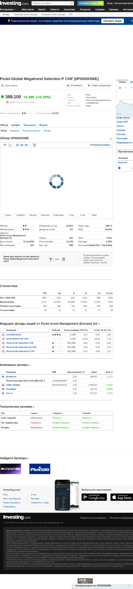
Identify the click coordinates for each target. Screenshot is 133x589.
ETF (71, 14)
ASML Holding (13, 385)
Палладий (122, 138)
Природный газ (124, 142)
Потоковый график (100, 145)
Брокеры (113, 9)
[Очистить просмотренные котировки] (119, 167)
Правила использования (93, 518)
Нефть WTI (122, 122)
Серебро (121, 130)
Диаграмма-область (10, 145)
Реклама (35, 498)
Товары (122, 82)
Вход (110, 3)
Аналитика (69, 9)
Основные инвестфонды (53, 14)
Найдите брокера (13, 458)
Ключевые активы (14, 365)
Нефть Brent (123, 117)
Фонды (6, 14)
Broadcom (11, 376)
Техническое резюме (16, 406)
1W (21, 145)
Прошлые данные (31, 130)
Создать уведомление (101, 85)
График (15, 125)
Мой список (28, 9)
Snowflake (11, 389)
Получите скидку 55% (90, 3)
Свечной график (5, 145)
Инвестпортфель (11, 502)
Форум (43, 125)
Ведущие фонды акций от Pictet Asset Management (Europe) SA (48, 323)
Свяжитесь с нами (40, 502)
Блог (5, 494)
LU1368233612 (13, 335)
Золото (120, 126)
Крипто (42, 9)
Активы (47, 130)
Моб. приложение (12, 498)
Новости (54, 9)
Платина (121, 134)
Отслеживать (76, 85)
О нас (34, 494)
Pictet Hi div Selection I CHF (20, 343)
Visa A (9, 393)
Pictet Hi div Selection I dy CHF (21, 347)
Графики (99, 9)
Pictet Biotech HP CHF (17, 339)
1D (17, 145)
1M (26, 145)
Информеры (9, 506)
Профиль (14, 130)
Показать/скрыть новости (34, 145)
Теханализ (85, 9)
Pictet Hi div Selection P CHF (20, 351)
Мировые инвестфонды (26, 14)
